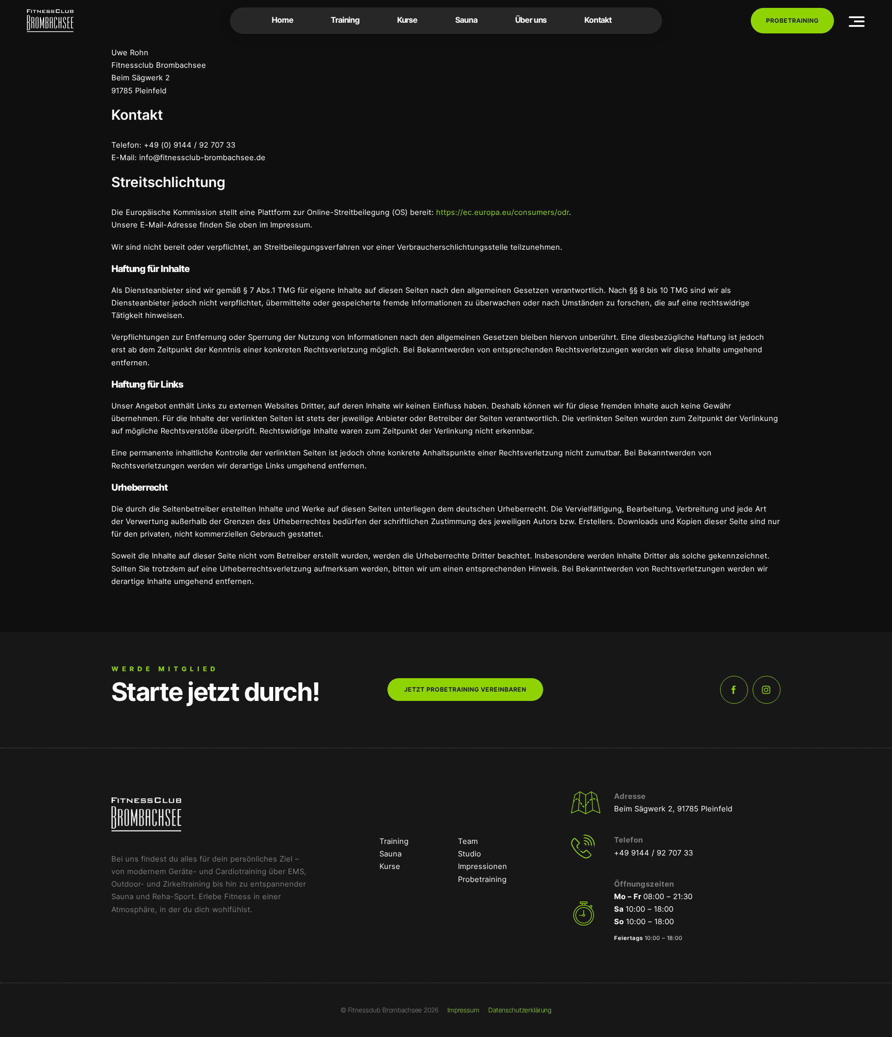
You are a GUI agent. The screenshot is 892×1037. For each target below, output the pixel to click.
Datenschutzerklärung (519, 1010)
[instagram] (766, 690)
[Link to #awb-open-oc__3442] (857, 21)
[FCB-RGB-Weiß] (50, 13)
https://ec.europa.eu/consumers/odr (502, 212)
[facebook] (734, 690)
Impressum (463, 1010)
